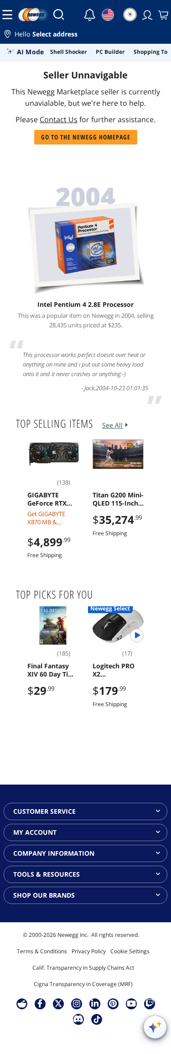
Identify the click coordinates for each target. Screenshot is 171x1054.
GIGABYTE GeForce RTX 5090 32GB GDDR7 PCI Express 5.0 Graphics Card (49, 499)
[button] (85, 35)
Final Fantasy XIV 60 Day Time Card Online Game (52, 670)
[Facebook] (39, 1003)
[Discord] (78, 1019)
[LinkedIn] (94, 1003)
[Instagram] (76, 1003)
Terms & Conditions (42, 951)
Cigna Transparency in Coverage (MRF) (83, 984)
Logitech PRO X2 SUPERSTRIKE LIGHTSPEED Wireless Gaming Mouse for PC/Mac (116, 670)
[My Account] (146, 14)
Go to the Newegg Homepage (85, 137)
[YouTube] (131, 1003)
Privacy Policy (89, 951)
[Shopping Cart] (162, 14)
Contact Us (59, 119)
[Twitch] (149, 1003)
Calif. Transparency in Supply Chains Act (83, 967)
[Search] (58, 14)
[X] (58, 1003)
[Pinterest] (113, 1003)
